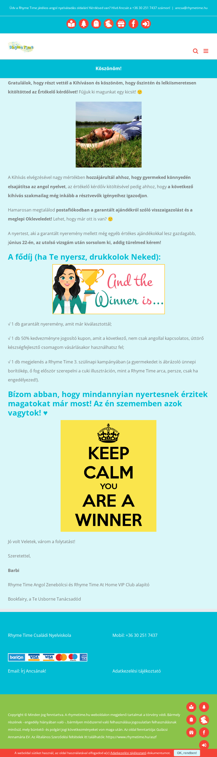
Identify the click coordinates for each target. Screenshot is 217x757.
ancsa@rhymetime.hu (191, 8)
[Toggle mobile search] (195, 51)
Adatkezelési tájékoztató (136, 671)
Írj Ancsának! (33, 671)
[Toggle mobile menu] (206, 51)
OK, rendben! (187, 753)
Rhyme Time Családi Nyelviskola (39, 635)
